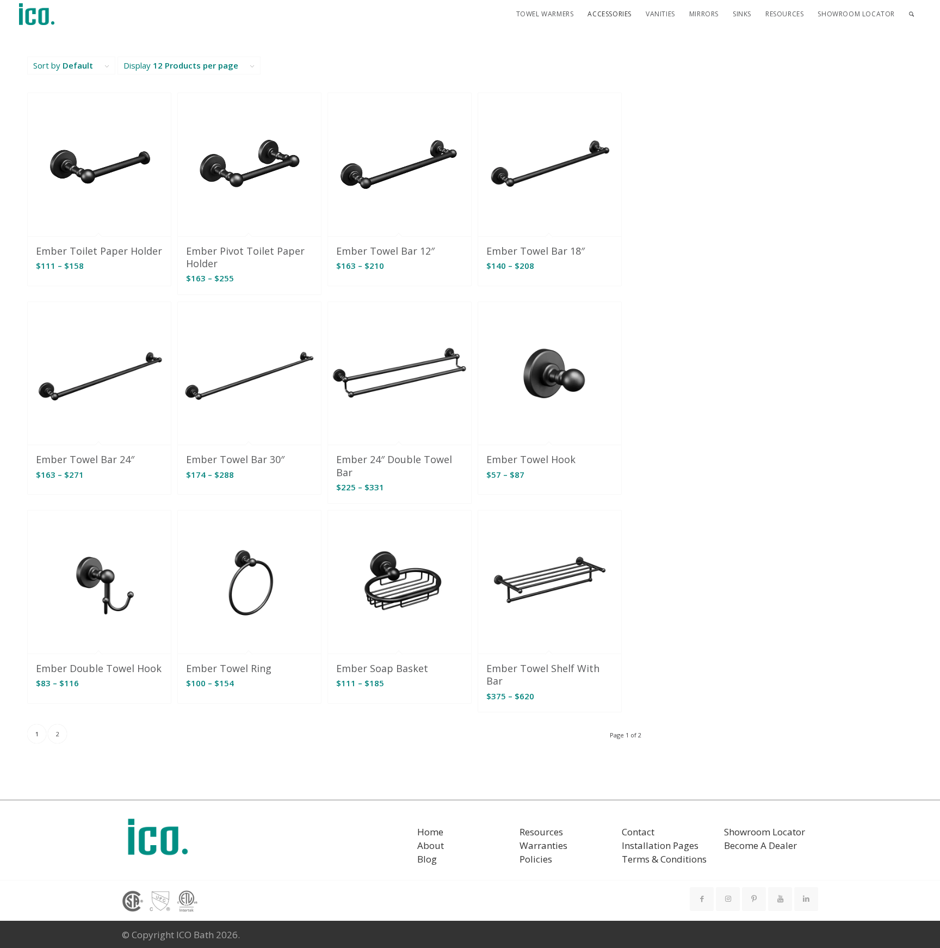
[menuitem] (545, 14)
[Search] (911, 14)
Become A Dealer (760, 845)
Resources (541, 832)
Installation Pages (660, 845)
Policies (536, 859)
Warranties (543, 845)
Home (430, 832)
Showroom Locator (764, 832)
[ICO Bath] (37, 14)
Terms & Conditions (664, 859)
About (430, 845)
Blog (427, 859)
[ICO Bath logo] (158, 840)
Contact (638, 832)
